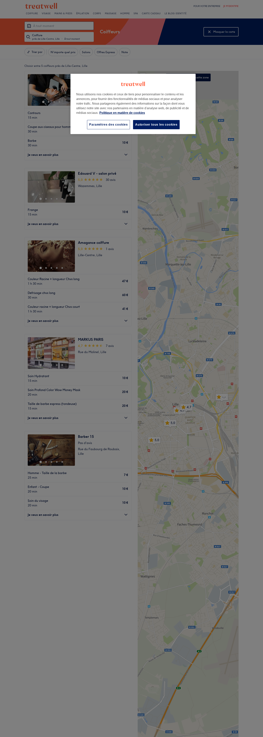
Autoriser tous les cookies (156, 124)
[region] (133, 104)
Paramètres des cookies (108, 124)
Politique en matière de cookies (122, 112)
